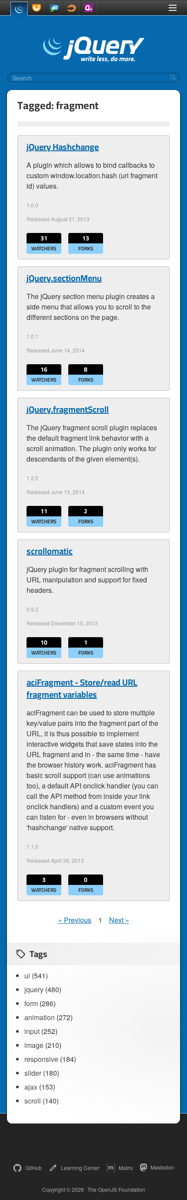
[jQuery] (19, 9)
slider (32, 1073)
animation (39, 1017)
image (33, 1045)
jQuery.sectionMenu (64, 278)
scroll (32, 1101)
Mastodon (162, 1167)
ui (27, 976)
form (31, 1003)
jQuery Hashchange (63, 147)
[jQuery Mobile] (54, 7)
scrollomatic (50, 551)
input (32, 1031)
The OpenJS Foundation (116, 1189)
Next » (119, 920)
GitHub (33, 1167)
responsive (41, 1059)
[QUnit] (88, 7)
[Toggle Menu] (173, 8)
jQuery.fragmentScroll (68, 409)
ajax (30, 1087)
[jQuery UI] (36, 7)
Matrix (126, 1167)
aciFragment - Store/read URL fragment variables (82, 688)
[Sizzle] (71, 7)
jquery (33, 989)
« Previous (74, 920)
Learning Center (80, 1167)
